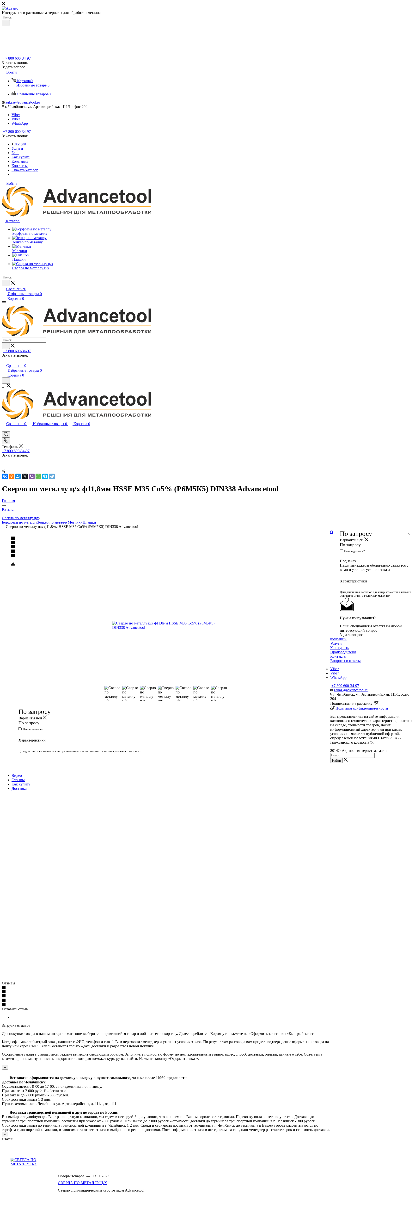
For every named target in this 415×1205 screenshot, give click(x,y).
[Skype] (45, 476)
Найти (336, 760)
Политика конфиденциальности (362, 708)
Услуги (336, 643)
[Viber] (32, 476)
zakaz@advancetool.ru (23, 102)
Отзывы (18, 780)
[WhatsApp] (38, 476)
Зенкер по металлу (52, 522)
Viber (16, 115)
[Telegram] (52, 476)
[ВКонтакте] (5, 476)
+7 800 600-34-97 (17, 58)
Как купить (21, 784)
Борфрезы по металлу (19, 522)
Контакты (338, 656)
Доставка (19, 788)
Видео (17, 775)
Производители (343, 652)
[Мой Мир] (18, 476)
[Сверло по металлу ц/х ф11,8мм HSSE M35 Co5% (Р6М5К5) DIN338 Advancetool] (166, 625)
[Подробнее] (408, 533)
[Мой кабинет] (4, 360)
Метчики (75, 522)
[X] (25, 476)
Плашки (89, 522)
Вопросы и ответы (345, 661)
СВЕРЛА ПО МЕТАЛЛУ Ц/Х (82, 1183)
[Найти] (6, 23)
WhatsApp (20, 123)
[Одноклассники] (11, 476)
